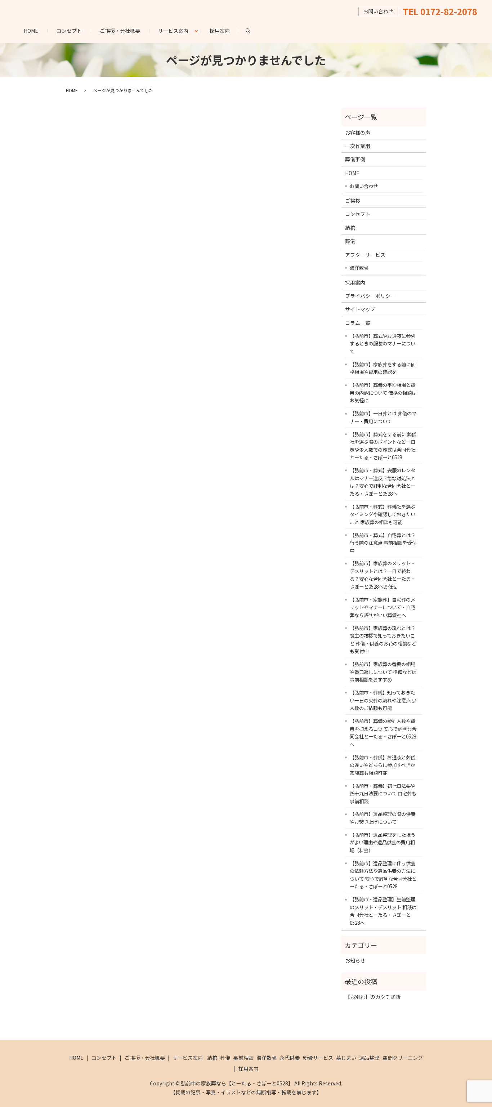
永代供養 (289, 1057)
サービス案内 (173, 30)
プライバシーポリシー (370, 295)
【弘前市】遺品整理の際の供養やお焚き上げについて (382, 817)
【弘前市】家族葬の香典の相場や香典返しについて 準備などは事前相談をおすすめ (383, 671)
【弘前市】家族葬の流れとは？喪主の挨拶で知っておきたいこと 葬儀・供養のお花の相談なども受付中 (383, 639)
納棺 (350, 227)
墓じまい (346, 1057)
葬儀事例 (355, 159)
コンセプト (69, 30)
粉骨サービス (318, 1057)
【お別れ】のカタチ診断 (373, 996)
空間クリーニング (403, 1057)
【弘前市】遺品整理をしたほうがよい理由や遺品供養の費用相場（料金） (382, 842)
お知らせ (355, 960)
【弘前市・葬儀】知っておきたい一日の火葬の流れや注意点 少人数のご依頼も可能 (383, 700)
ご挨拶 (352, 200)
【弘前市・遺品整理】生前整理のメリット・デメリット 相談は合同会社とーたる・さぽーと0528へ (383, 911)
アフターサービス (365, 254)
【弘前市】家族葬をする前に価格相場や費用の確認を (382, 368)
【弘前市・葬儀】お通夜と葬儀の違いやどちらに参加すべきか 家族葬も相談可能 (382, 765)
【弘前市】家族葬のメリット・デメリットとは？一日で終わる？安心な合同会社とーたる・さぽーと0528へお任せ (382, 574)
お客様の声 (357, 132)
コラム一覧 (357, 322)
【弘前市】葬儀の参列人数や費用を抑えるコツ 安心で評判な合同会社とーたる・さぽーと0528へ (383, 732)
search (252, 30)
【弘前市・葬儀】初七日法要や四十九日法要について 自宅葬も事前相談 (383, 793)
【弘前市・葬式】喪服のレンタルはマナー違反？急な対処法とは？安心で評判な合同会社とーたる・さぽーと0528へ (382, 482)
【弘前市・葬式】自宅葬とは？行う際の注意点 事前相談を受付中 (383, 542)
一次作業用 (357, 145)
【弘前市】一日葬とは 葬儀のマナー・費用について (383, 417)
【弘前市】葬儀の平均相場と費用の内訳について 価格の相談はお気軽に (383, 392)
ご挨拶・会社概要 (120, 30)
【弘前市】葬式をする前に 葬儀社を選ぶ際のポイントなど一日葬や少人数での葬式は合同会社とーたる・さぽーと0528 (383, 445)
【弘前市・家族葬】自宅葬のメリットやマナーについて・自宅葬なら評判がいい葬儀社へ (382, 607)
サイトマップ (360, 309)
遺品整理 (369, 1057)
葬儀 (350, 241)
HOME (31, 30)
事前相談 (243, 1057)
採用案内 (220, 30)
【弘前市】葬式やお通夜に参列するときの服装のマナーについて (382, 343)
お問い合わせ (364, 185)
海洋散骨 (359, 267)
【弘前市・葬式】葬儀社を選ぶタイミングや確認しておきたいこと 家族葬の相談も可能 (382, 514)
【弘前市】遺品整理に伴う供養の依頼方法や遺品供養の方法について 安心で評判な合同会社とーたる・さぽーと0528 (383, 875)
